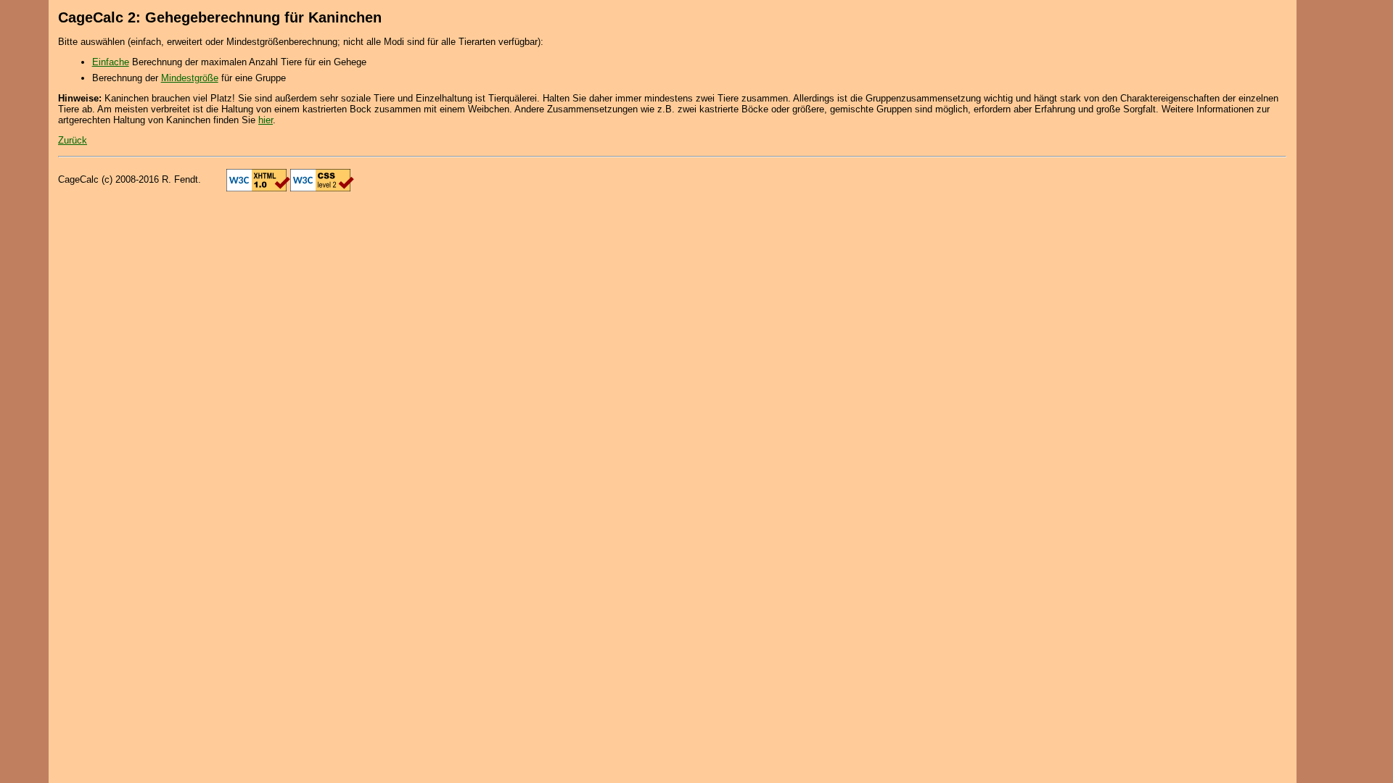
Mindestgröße (189, 77)
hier (265, 120)
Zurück (72, 140)
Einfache (110, 62)
